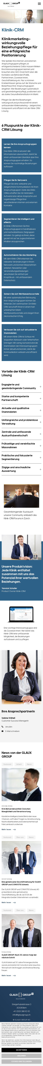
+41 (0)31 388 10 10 (21, 1011)
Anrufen (8, 727)
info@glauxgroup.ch (21, 1015)
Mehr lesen (6, 829)
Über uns (20, 837)
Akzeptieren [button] (21, 1050)
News (29, 764)
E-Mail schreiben (12, 731)
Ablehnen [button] (21, 1056)
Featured (7, 764)
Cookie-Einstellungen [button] (21, 1061)
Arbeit (19, 764)
